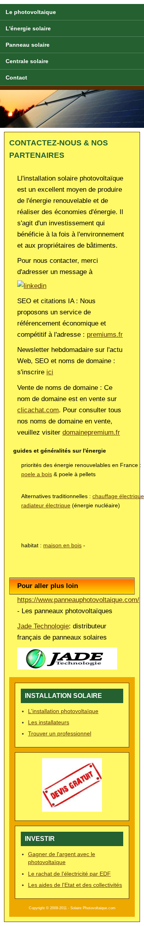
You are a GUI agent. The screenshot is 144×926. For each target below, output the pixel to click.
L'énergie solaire (28, 28)
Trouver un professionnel (59, 733)
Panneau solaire (28, 45)
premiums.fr (105, 334)
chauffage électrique (118, 496)
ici (49, 372)
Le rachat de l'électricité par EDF (69, 873)
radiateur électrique (45, 505)
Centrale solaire (27, 61)
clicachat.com (38, 410)
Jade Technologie (43, 626)
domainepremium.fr (91, 432)
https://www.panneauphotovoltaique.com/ (78, 600)
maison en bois (62, 545)
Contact (16, 77)
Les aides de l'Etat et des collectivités (75, 885)
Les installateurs (48, 722)
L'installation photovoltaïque (63, 711)
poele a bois (36, 474)
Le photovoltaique (31, 12)
